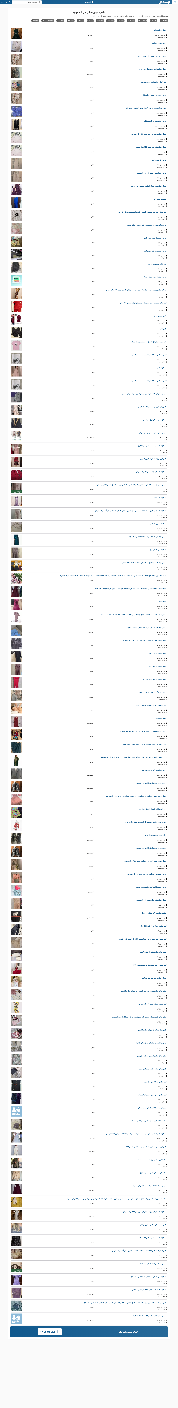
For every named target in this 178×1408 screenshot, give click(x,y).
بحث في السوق (32, 2)
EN (2, 2)
